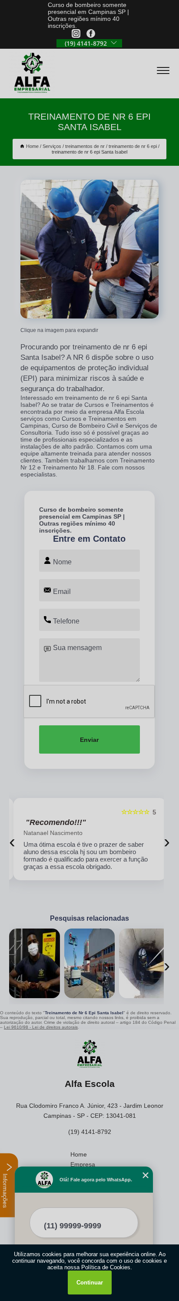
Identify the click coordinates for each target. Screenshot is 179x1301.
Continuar (89, 1282)
